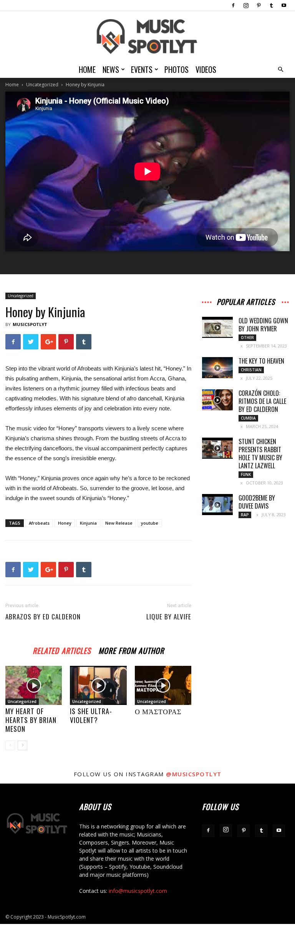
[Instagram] (246, 5)
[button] (280, 69)
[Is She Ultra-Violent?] (98, 685)
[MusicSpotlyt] (147, 36)
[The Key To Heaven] (217, 367)
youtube (149, 523)
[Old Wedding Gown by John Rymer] (217, 327)
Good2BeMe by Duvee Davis (257, 501)
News (111, 69)
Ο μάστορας (158, 711)
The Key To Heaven (261, 361)
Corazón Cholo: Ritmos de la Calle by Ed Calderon (262, 401)
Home (87, 69)
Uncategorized (42, 84)
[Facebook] (233, 5)
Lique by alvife (168, 617)
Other (247, 337)
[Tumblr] (271, 5)
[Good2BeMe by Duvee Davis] (217, 504)
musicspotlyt (30, 324)
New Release (119, 523)
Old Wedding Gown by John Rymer (263, 324)
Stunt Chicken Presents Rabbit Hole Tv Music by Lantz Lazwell (260, 453)
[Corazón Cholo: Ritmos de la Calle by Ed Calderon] (217, 399)
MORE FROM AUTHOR (131, 649)
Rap (245, 514)
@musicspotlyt (194, 774)
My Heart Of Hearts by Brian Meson (30, 720)
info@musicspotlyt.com (138, 890)
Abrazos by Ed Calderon (43, 617)
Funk (246, 474)
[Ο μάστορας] (163, 685)
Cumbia (248, 418)
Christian (251, 369)
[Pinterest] (258, 5)
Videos (206, 69)
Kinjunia (88, 523)
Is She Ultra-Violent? (91, 715)
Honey (64, 523)
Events (141, 69)
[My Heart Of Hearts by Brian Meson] (33, 685)
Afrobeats (39, 523)
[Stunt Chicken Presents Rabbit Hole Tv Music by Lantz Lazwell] (217, 448)
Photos (176, 69)
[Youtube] (284, 5)
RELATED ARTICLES (62, 649)
